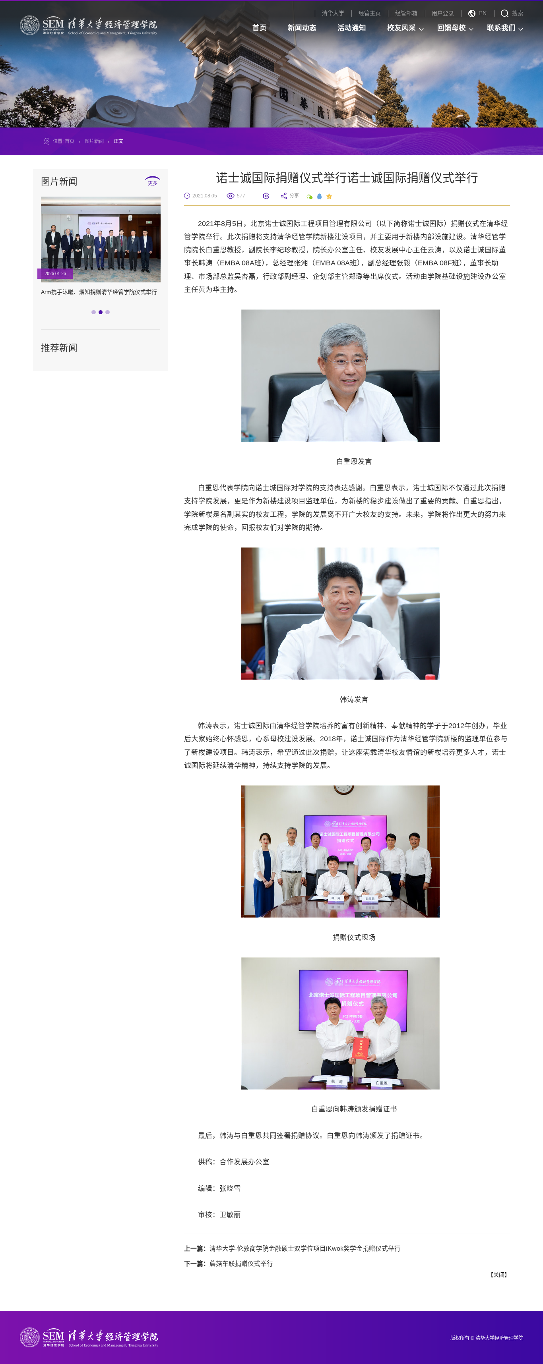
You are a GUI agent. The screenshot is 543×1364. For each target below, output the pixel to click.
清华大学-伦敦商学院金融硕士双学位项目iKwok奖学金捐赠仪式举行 (292, 1248)
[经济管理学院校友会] (88, 24)
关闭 (498, 1274)
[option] (101, 253)
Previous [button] (40, 256)
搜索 (517, 13)
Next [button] (161, 256)
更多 (152, 183)
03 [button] (109, 314)
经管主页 (370, 13)
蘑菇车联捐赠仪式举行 (228, 1263)
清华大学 (333, 13)
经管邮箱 (406, 13)
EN (483, 13)
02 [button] (103, 314)
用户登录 (443, 13)
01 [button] (95, 314)
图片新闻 (94, 141)
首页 (69, 141)
